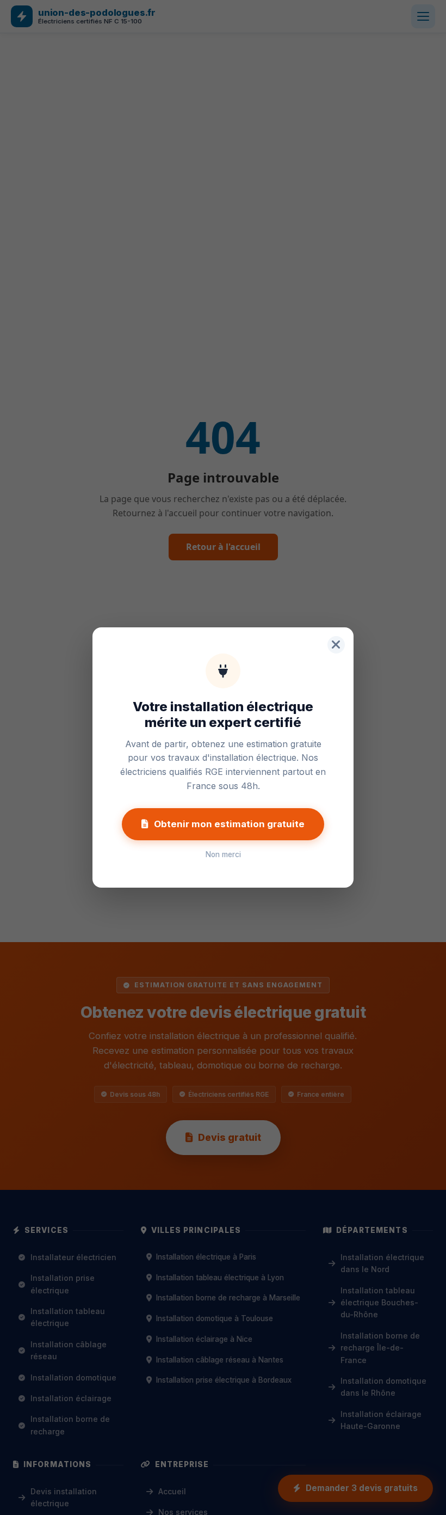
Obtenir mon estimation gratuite (229, 823)
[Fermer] (336, 644)
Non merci (223, 854)
